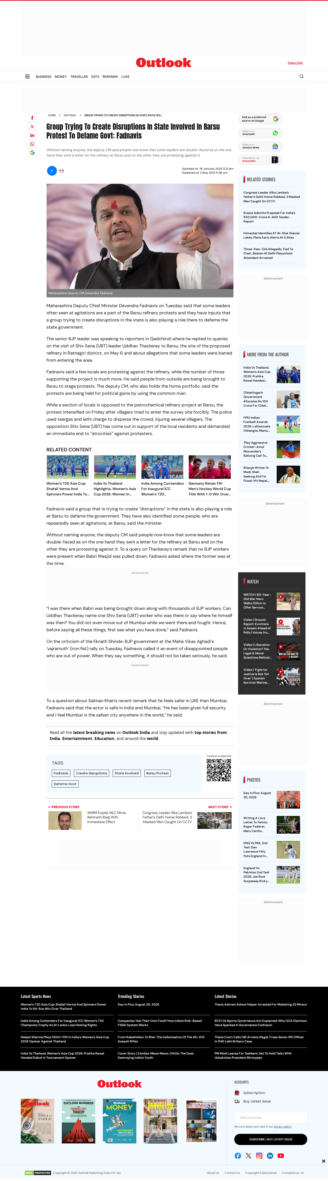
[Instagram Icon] (259, 1155)
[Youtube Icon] (280, 1155)
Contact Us (232, 1173)
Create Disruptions (91, 773)
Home (52, 115)
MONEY (61, 76)
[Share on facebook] (32, 118)
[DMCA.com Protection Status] (37, 1173)
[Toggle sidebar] (27, 76)
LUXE (125, 76)
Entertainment (77, 738)
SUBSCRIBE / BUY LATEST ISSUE (270, 1139)
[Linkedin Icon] (270, 1155)
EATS (95, 76)
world (152, 738)
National (70, 115)
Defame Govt (65, 784)
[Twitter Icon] (248, 1155)
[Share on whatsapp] (32, 144)
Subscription (254, 1092)
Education (104, 738)
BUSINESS (43, 76)
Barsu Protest (157, 773)
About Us (213, 1173)
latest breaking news (94, 732)
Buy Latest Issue (257, 1101)
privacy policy (282, 1126)
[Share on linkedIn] (32, 135)
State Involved (127, 773)
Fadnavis (61, 773)
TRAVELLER (79, 76)
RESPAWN (110, 76)
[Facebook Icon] (237, 1155)
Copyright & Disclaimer (261, 1173)
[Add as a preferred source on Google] (32, 152)
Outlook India (136, 732)
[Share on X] (32, 126)
